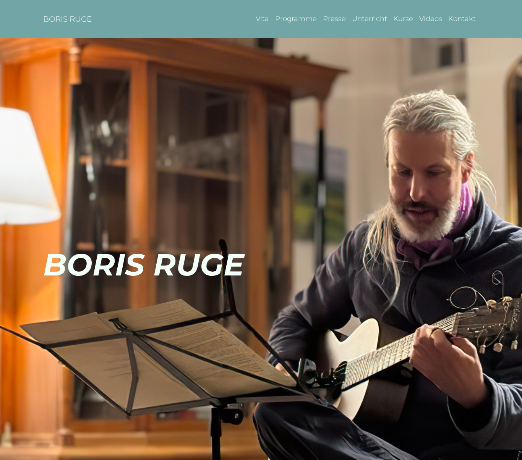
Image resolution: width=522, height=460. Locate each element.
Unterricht (369, 19)
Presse (334, 19)
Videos (430, 19)
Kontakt (462, 19)
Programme (296, 19)
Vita (262, 19)
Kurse (403, 19)
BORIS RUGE (67, 19)
